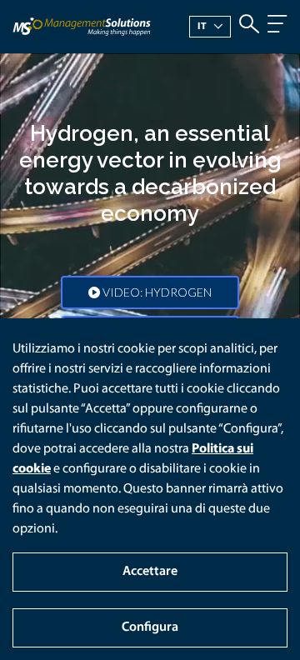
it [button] (203, 27)
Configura (150, 627)
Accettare (150, 571)
